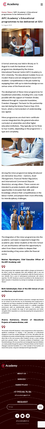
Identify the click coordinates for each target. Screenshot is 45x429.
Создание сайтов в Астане (22, 423)
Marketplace (21, 385)
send (40, 407)
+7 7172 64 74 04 (22, 391)
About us (21, 373)
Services (22, 379)
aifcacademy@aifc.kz (22, 395)
